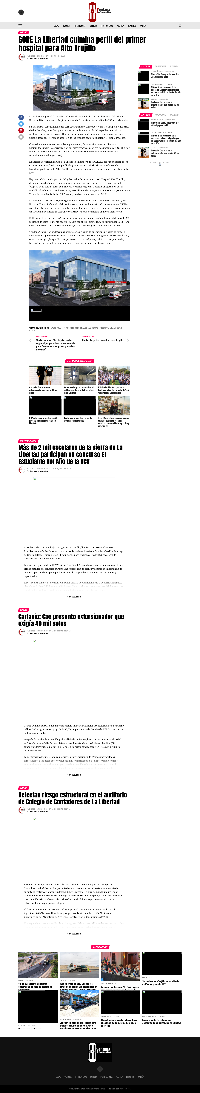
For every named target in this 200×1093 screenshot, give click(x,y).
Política (120, 25)
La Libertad (116, 328)
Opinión (143, 25)
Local (56, 25)
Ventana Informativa (39, 58)
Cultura (93, 25)
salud (33, 330)
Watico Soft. (125, 1089)
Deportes (132, 25)
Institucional (107, 25)
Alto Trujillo (58, 328)
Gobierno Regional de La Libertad (82, 328)
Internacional (80, 25)
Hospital (105, 328)
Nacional (66, 25)
